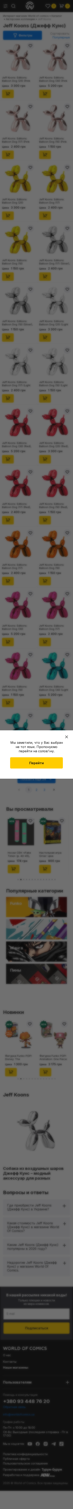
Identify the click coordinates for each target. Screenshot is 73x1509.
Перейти (36, 763)
